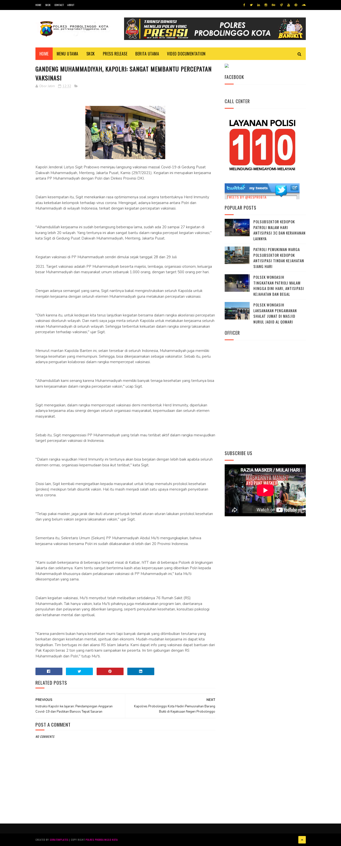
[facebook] (244, 5)
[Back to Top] (302, 840)
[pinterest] (296, 5)
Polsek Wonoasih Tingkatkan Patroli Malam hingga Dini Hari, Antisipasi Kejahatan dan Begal (278, 285)
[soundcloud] (303, 5)
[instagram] (266, 5)
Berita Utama (147, 54)
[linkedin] (259, 5)
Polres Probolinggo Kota (102, 840)
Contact (59, 5)
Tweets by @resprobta (247, 197)
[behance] (273, 5)
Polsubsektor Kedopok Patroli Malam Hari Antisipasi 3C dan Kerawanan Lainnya (279, 230)
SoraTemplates (59, 840)
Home (38, 5)
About (70, 5)
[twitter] (251, 5)
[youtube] (289, 5)
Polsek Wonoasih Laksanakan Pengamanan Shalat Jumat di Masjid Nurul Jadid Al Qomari (275, 313)
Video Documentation (186, 54)
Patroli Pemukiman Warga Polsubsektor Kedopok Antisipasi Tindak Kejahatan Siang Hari (278, 258)
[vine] (281, 5)
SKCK (48, 5)
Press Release (115, 54)
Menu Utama (67, 54)
